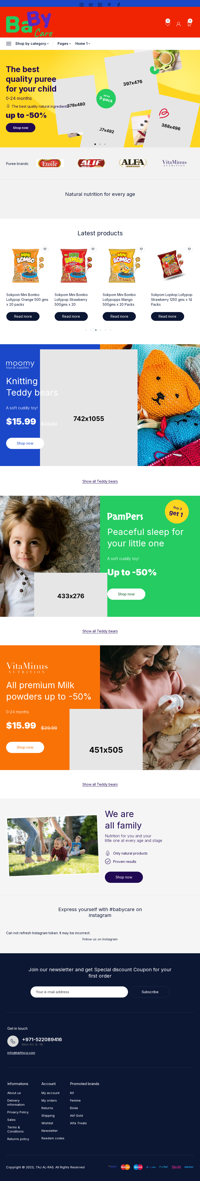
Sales (11, 1120)
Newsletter (49, 1131)
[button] (86, 330)
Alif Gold (76, 1115)
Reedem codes (52, 1138)
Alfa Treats (78, 1123)
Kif (72, 1093)
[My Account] (178, 24)
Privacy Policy (18, 1112)
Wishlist (47, 1123)
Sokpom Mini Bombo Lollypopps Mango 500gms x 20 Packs (71, 299)
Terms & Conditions (15, 1129)
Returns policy (18, 1139)
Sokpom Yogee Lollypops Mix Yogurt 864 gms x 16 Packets (172, 299)
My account (50, 1093)
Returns (47, 1108)
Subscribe (150, 992)
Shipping (48, 1115)
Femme (75, 1100)
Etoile (74, 1108)
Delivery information (16, 1102)
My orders (49, 1100)
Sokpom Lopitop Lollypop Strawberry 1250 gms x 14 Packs (123, 299)
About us (14, 1093)
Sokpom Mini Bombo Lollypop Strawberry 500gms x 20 (23, 299)
